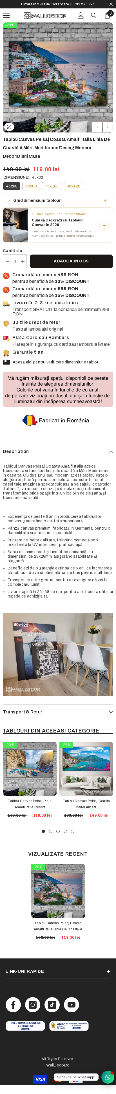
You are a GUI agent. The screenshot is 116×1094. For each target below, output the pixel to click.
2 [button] (50, 840)
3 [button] (58, 840)
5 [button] (72, 840)
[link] (25, 1035)
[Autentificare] (81, 24)
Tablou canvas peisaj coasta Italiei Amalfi (86, 813)
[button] (97, 136)
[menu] (6, 24)
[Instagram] (32, 1013)
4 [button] (65, 840)
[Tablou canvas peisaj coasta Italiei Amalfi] (86, 778)
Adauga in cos (71, 270)
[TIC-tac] (52, 1013)
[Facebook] (13, 1013)
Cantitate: (13, 260)
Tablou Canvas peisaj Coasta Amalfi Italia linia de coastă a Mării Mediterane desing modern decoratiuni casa (58, 935)
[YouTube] (71, 1013)
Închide (111, 9)
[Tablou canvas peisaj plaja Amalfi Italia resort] (30, 778)
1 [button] (43, 840)
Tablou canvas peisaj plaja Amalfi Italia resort (30, 813)
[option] (58, 8)
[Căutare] (93, 24)
